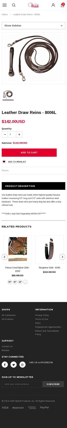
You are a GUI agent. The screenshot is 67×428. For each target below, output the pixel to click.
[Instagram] (22, 364)
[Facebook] (5, 364)
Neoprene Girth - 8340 (49, 268)
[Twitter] (13, 364)
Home (5, 14)
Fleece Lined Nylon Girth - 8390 (17, 269)
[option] (33, 58)
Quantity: (7, 129)
